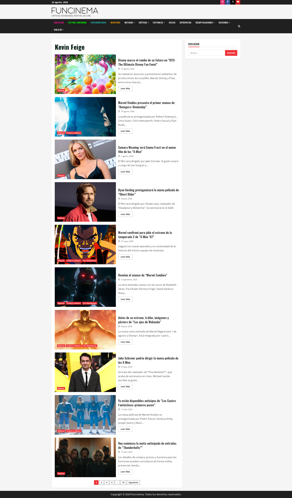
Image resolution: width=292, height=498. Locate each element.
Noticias (129, 22)
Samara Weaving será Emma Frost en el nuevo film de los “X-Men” (85, 159)
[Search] (239, 26)
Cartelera (59, 22)
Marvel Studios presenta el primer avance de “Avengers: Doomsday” (85, 117)
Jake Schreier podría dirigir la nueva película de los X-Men (85, 372)
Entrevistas (185, 22)
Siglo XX (58, 29)
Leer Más (126, 89)
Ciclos (172, 22)
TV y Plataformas (89, 261)
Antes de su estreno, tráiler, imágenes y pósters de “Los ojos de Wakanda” (85, 329)
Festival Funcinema (77, 22)
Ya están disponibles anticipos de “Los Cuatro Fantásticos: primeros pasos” (85, 415)
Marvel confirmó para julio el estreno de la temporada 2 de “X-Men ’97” (85, 244)
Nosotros (115, 22)
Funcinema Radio (98, 22)
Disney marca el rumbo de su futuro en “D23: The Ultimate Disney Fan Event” (85, 74)
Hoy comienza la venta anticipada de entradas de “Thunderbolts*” (85, 457)
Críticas (143, 22)
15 (123, 482)
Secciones (223, 22)
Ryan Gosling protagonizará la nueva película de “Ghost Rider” (85, 202)
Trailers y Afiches (73, 133)
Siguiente (133, 482)
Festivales (158, 22)
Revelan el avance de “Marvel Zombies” (85, 287)
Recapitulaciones (204, 22)
